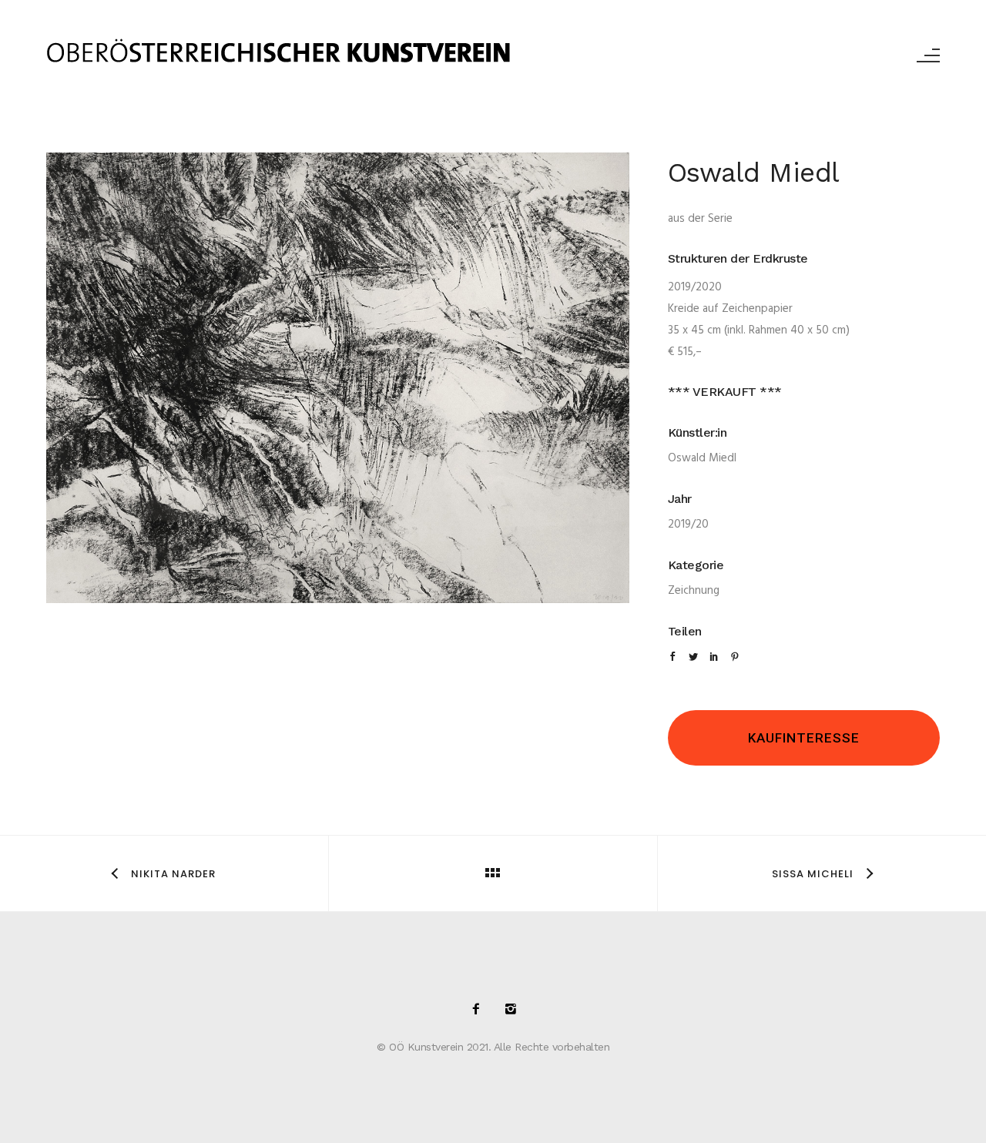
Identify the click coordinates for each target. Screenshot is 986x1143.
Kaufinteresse (804, 738)
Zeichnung (693, 591)
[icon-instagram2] (511, 1010)
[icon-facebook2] (480, 1010)
